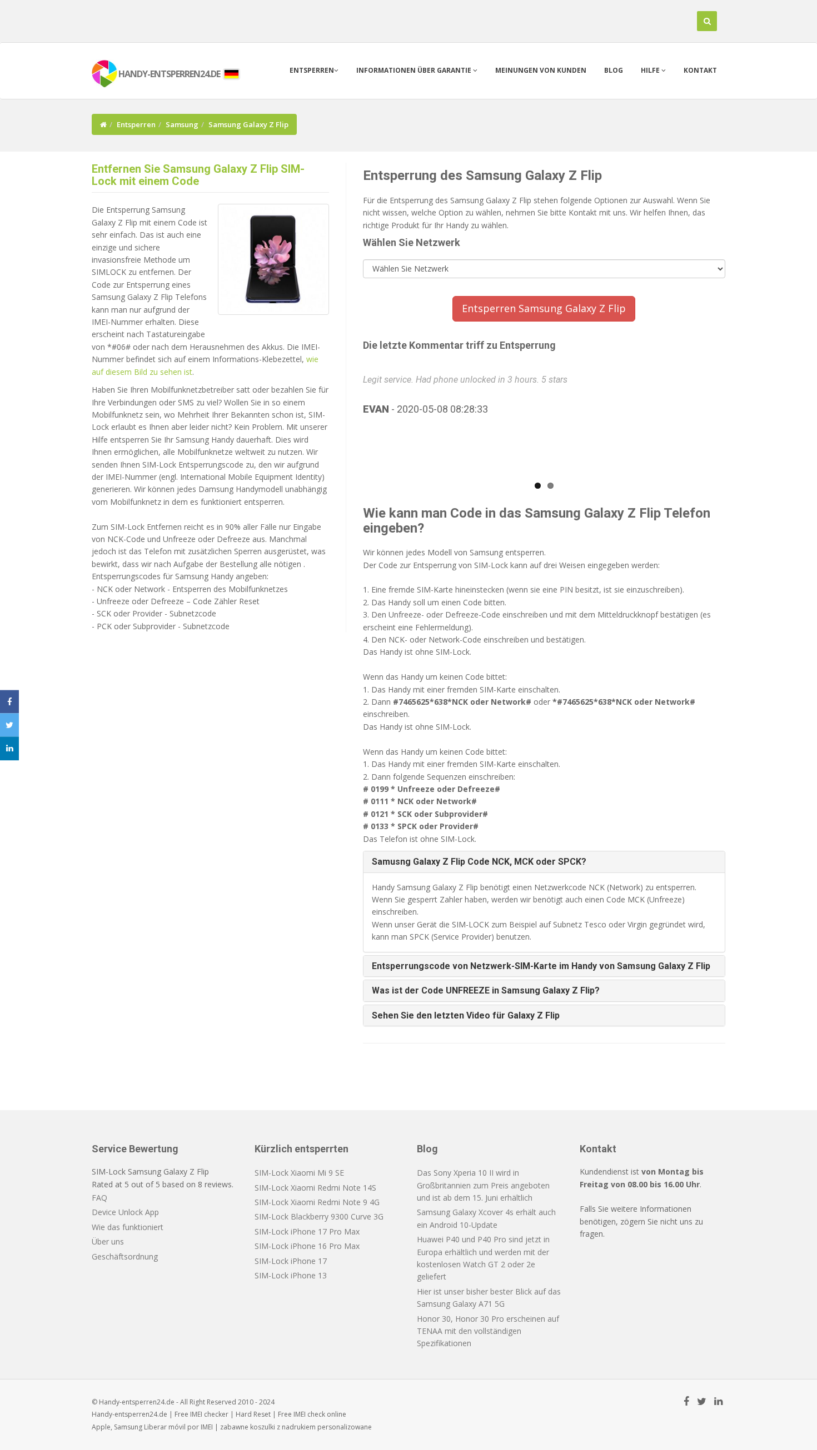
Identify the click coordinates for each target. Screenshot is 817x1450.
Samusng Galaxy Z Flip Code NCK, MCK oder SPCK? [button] (479, 861)
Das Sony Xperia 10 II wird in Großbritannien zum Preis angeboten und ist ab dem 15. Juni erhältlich (483, 1185)
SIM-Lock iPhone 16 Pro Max (307, 1246)
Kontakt (700, 70)
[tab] (544, 861)
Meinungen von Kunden (540, 70)
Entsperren (312, 70)
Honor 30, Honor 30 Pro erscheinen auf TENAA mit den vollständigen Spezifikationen (488, 1331)
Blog (613, 70)
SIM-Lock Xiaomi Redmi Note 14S (315, 1187)
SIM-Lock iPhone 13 (291, 1275)
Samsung (182, 124)
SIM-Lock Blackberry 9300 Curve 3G (319, 1216)
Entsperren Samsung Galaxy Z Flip (544, 308)
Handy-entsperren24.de (129, 1414)
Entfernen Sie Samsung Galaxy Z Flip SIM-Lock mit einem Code (198, 175)
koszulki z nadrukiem (283, 1427)
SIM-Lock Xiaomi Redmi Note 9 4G (317, 1202)
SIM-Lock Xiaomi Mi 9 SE (299, 1172)
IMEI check (309, 1414)
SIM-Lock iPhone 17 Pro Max (307, 1231)
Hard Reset (253, 1414)
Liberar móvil (165, 1427)
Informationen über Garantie (414, 70)
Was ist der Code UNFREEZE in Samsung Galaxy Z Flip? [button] (486, 990)
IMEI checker (209, 1414)
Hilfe (651, 70)
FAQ (99, 1197)
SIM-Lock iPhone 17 (291, 1261)
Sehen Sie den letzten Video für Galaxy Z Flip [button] (466, 1015)
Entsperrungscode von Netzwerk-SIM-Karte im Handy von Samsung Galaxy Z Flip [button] (541, 966)
